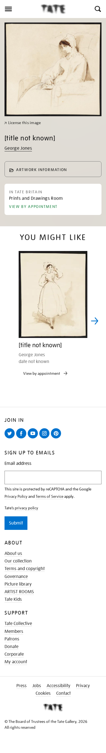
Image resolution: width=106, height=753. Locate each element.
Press (21, 686)
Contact (63, 693)
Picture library (18, 584)
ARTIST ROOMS (19, 592)
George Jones (18, 148)
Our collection (18, 561)
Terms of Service (49, 496)
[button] (97, 9)
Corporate (14, 654)
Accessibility (58, 686)
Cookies (43, 693)
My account (16, 662)
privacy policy (26, 507)
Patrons (12, 639)
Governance (16, 576)
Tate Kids (13, 599)
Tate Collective (18, 623)
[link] (22, 122)
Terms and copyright (25, 569)
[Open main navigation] (20, 9)
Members (14, 631)
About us (13, 553)
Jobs (36, 686)
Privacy (83, 686)
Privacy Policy (16, 496)
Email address (18, 463)
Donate (11, 646)
